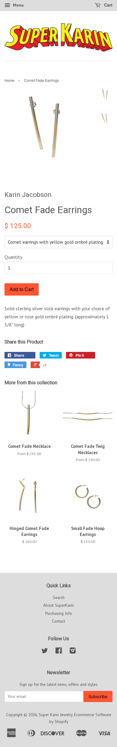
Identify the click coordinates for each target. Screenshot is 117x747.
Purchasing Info (58, 613)
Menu (18, 5)
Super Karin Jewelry (55, 714)
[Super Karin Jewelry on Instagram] (72, 651)
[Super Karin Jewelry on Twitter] (44, 651)
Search (58, 597)
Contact (58, 621)
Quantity (13, 257)
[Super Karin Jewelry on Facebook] (58, 651)
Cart (107, 5)
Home (9, 80)
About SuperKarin (58, 605)
